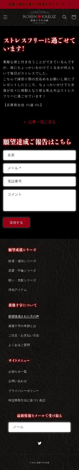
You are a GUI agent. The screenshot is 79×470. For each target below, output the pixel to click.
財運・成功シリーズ (22, 261)
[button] (5, 17)
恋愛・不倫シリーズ (22, 270)
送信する (16, 222)
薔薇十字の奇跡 (43, 463)
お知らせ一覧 (17, 371)
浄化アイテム (17, 289)
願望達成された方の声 (23, 316)
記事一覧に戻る (42, 122)
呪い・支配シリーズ (22, 280)
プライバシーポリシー (23, 390)
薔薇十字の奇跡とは (22, 326)
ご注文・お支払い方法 (23, 335)
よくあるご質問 (19, 345)
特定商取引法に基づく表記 (26, 400)
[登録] (65, 427)
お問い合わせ (17, 381)
